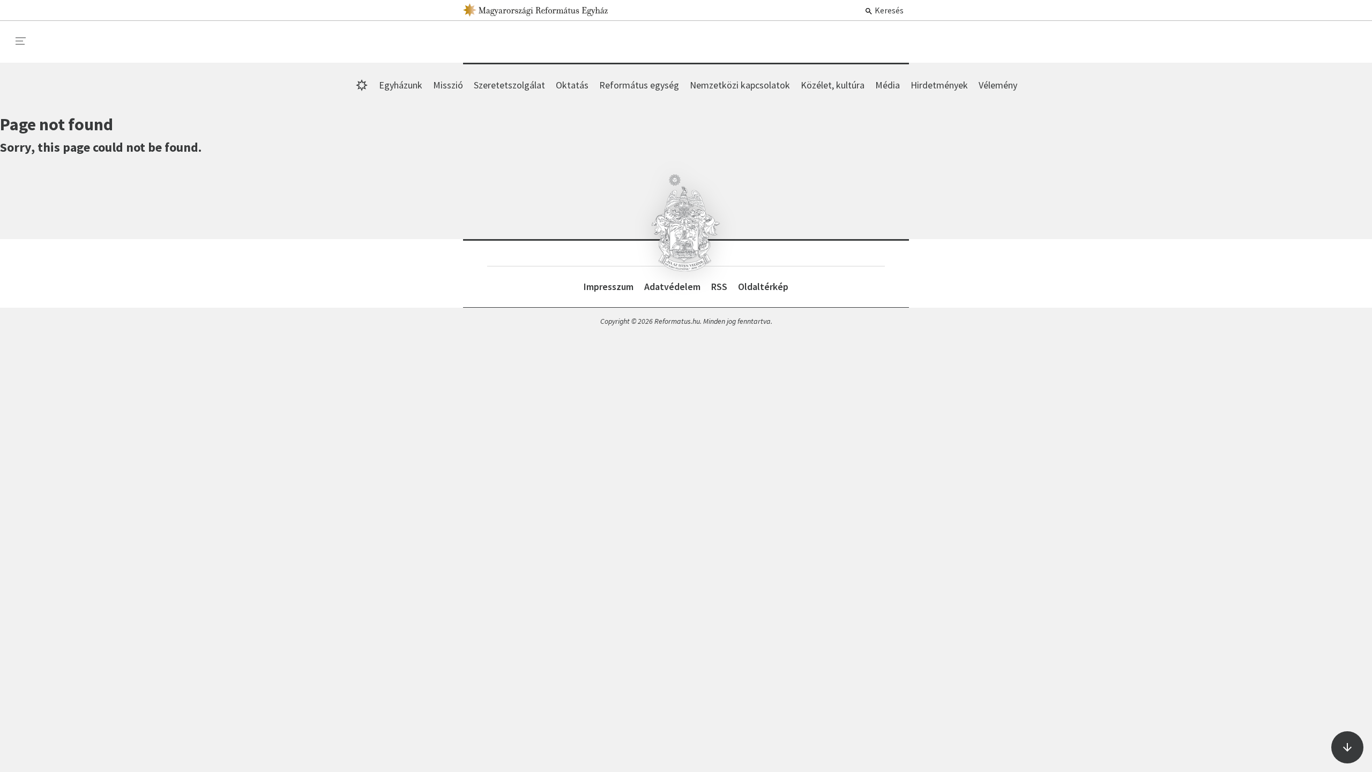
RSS (719, 286)
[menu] (21, 41)
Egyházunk (400, 85)
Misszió (448, 85)
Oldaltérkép (763, 286)
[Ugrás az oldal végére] (1347, 747)
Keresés (888, 10)
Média (887, 85)
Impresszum (608, 286)
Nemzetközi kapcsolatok (740, 85)
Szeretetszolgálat (509, 85)
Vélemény (998, 85)
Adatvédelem (672, 286)
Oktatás (572, 85)
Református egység (639, 85)
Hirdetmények (939, 85)
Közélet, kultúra (832, 85)
